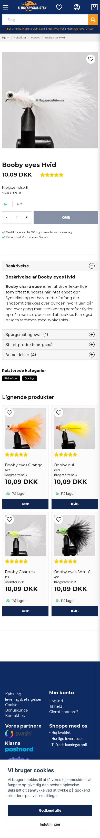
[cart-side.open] (94, 7)
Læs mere (12, 192)
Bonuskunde (16, 710)
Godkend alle (50, 810)
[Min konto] (76, 7)
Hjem (5, 37)
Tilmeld (55, 706)
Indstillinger (50, 824)
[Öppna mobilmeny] (5, 7)
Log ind (56, 701)
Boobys (35, 37)
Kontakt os (15, 715)
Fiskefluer (20, 37)
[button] (90, 59)
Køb (25, 504)
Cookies (12, 705)
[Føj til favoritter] (58, 7)
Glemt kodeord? (63, 711)
